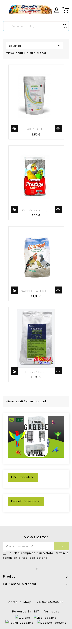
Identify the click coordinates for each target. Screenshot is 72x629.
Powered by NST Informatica (36, 611)
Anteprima (58, 128)
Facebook (37, 569)
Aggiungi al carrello (14, 128)
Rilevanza (34, 45)
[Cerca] (65, 26)
